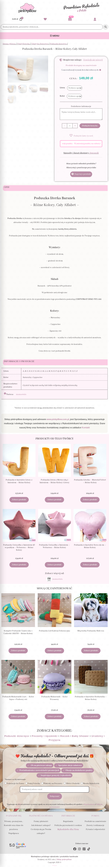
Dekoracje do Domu (15, 783)
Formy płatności (41, 821)
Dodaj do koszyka (90, 126)
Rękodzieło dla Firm (68, 829)
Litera (62, 88)
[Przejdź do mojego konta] (94, 19)
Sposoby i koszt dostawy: (81, 152)
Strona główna (9, 44)
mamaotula (21, 394)
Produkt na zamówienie (95, 821)
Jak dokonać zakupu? (41, 825)
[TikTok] (89, 849)
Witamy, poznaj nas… (13, 821)
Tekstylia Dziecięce (39, 44)
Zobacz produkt (19, 499)
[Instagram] (79, 849)
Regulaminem (89, 804)
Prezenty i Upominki (45, 736)
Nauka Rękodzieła (91, 783)
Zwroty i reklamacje (95, 825)
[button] (81, 135)
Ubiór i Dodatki (73, 783)
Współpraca (13, 833)
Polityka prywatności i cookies (68, 825)
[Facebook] (75, 849)
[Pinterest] (84, 849)
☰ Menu (54, 35)
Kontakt (86, 427)
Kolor (62, 96)
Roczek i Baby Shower (74, 736)
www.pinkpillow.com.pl (58, 419)
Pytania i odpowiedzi (95, 829)
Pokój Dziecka (23, 44)
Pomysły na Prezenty (53, 783)
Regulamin (68, 821)
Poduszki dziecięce (58, 44)
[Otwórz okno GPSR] (8, 393)
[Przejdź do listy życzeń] (45, 19)
